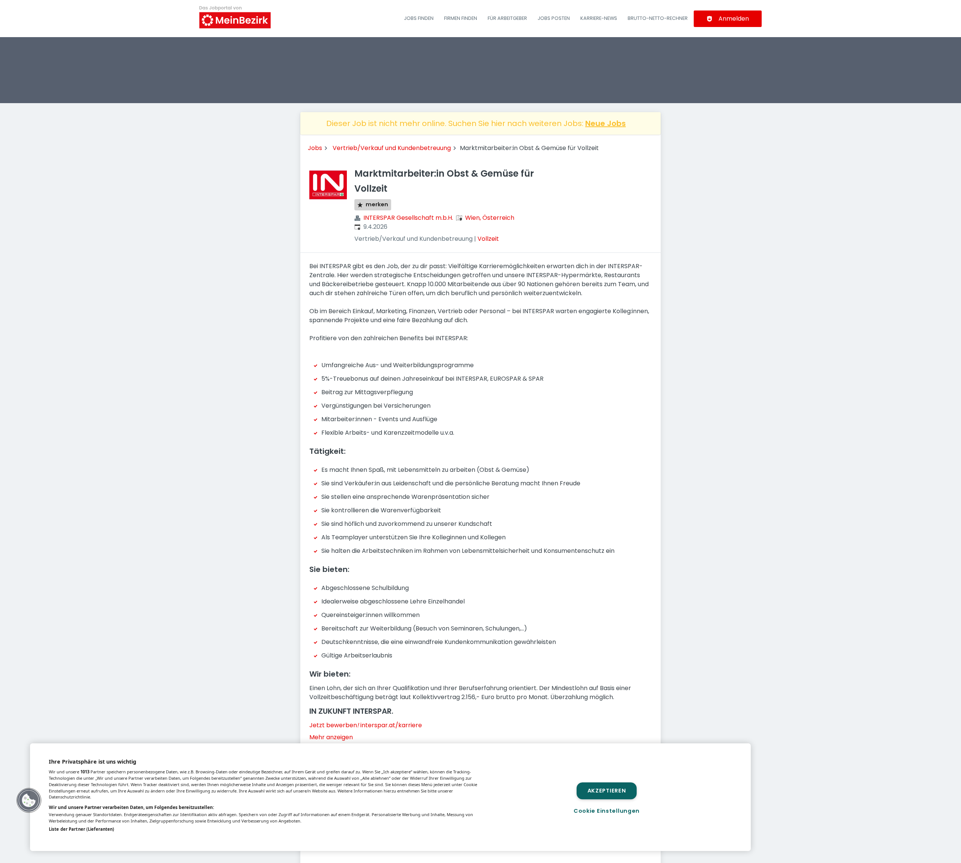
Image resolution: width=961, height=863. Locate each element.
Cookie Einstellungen (607, 811)
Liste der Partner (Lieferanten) (81, 829)
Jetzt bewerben (334, 725)
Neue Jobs (605, 123)
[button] (29, 800)
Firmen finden (460, 18)
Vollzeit (488, 238)
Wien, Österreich (489, 217)
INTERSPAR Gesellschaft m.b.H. (408, 217)
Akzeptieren (606, 790)
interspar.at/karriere (391, 725)
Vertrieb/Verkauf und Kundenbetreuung (392, 148)
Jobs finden (419, 18)
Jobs (315, 148)
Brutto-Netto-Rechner (658, 18)
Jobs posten (554, 18)
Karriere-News (598, 18)
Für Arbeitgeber (507, 18)
